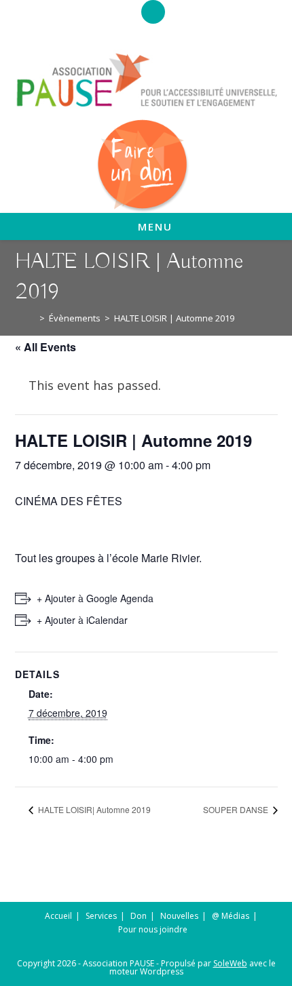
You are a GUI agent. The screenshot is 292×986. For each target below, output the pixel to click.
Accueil (58, 916)
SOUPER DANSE (236, 809)
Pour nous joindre (152, 929)
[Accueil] (32, 318)
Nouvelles (179, 916)
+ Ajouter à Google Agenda (95, 598)
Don (138, 916)
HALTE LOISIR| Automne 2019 (93, 809)
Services (101, 916)
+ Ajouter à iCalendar (82, 620)
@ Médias (230, 916)
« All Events (45, 347)
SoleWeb (230, 963)
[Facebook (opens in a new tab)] (153, 14)
